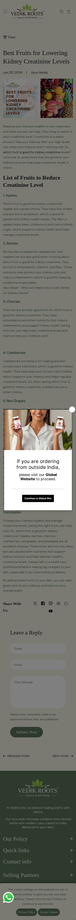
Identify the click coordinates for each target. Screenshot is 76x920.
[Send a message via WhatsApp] (8, 897)
